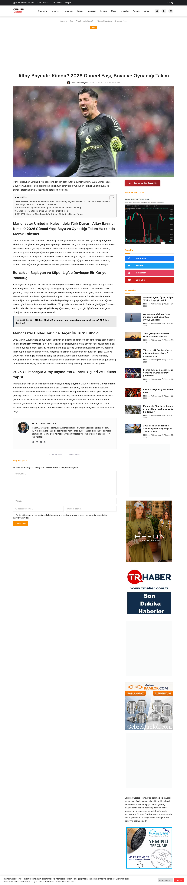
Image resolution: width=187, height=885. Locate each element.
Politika (103, 11)
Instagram (141, 272)
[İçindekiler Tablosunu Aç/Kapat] (110, 197)
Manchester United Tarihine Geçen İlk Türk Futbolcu (42, 211)
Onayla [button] (179, 880)
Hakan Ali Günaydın (79, 83)
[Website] (45, 442)
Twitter (139, 265)
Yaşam (136, 11)
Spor (113, 11)
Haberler (55, 11)
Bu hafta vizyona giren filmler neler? (158, 391)
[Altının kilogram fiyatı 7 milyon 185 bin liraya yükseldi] (133, 300)
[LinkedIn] (37, 442)
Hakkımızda (57, 3)
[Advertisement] (93, 51)
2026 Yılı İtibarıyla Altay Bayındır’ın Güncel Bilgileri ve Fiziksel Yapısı (50, 214)
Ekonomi (69, 11)
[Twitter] (33, 442)
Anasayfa (42, 11)
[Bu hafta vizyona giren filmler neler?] (133, 392)
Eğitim (146, 11)
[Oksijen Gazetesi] (24, 10)
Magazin (92, 11)
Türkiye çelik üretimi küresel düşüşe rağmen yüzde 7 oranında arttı (157, 353)
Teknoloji (124, 11)
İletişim (68, 3)
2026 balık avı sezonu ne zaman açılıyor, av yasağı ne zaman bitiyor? (157, 428)
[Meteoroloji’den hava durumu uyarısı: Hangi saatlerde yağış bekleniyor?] (133, 409)
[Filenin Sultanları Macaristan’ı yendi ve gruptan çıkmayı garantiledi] (133, 373)
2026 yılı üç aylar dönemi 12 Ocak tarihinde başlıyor (157, 335)
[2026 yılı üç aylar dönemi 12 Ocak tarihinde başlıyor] (133, 336)
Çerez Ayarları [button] (165, 880)
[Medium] (41, 442)
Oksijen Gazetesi (132, 797)
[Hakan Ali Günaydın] (68, 82)
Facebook (141, 258)
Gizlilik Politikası (43, 3)
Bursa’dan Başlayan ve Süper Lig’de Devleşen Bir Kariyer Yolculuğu (49, 207)
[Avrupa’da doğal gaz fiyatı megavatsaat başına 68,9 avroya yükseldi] (133, 317)
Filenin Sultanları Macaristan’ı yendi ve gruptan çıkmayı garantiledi (158, 373)
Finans (80, 11)
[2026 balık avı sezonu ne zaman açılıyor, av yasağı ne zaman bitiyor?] (133, 428)
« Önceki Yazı (55, 454)
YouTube (140, 280)
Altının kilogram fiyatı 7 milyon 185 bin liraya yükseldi (158, 299)
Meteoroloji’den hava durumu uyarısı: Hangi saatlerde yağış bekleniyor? (158, 409)
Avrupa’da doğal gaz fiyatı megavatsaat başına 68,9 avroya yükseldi (156, 317)
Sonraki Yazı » (74, 454)
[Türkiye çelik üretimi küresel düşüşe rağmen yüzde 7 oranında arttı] (133, 353)
